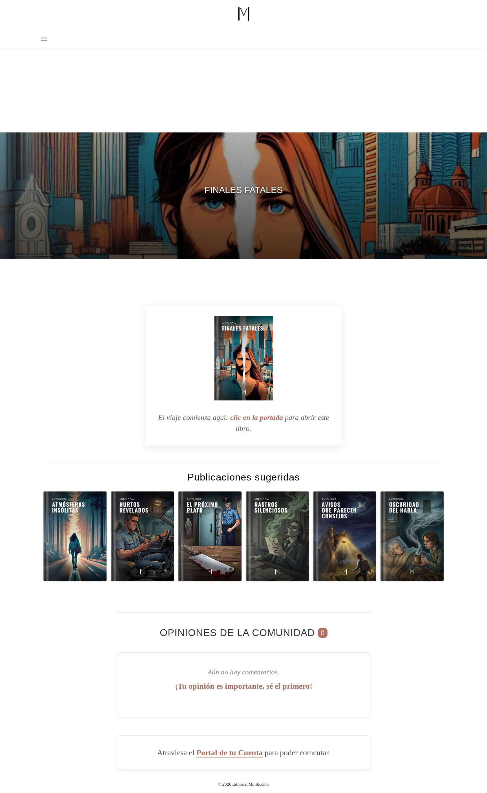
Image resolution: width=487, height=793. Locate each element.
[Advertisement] (243, 90)
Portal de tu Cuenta (229, 752)
